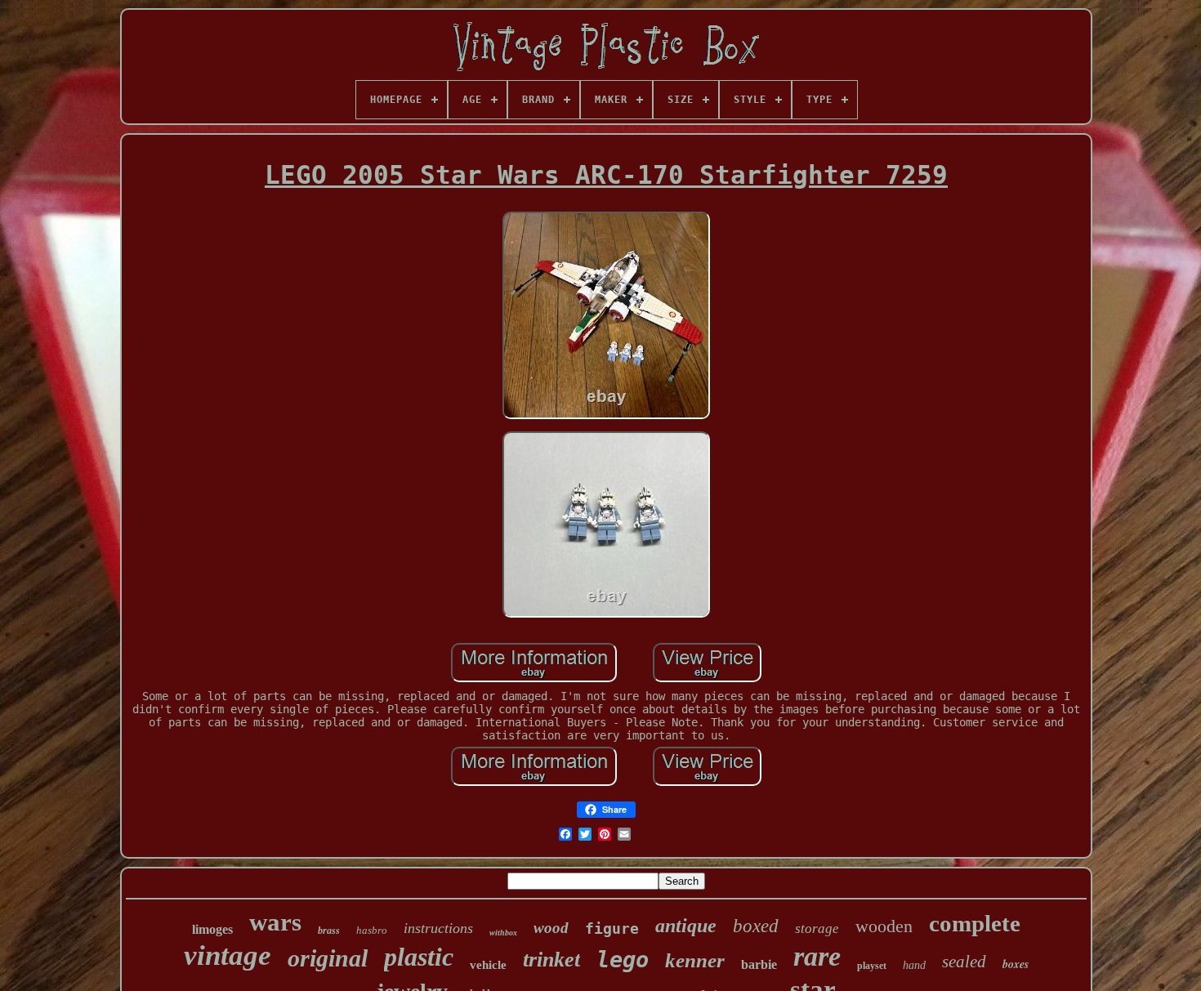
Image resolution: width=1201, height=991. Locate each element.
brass (329, 930)
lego (622, 959)
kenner (695, 960)
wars (275, 922)
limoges (212, 929)
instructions (438, 928)
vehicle (488, 964)
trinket (551, 959)
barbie (759, 964)
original (328, 957)
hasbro (371, 930)
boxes (1015, 964)
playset (871, 965)
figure (612, 928)
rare (817, 956)
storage (817, 928)
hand (914, 965)
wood (551, 927)
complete (974, 923)
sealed (964, 961)
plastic (418, 956)
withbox (503, 932)
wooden (884, 926)
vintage (227, 955)
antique (686, 925)
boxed (756, 926)
